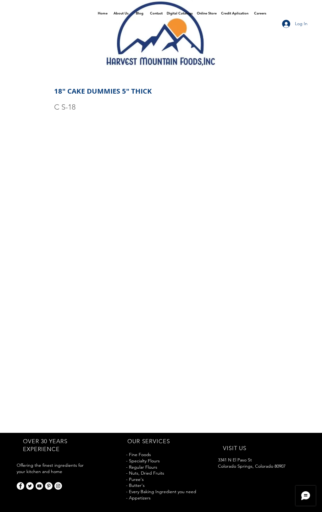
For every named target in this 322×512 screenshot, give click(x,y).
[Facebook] (20, 486)
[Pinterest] (49, 486)
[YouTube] (39, 486)
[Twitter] (30, 486)
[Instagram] (58, 486)
